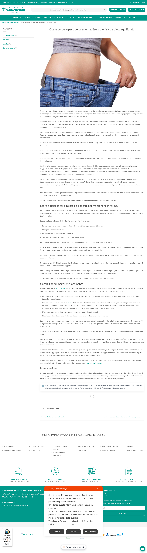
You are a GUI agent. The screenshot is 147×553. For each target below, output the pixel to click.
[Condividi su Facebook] (92, 396)
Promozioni (134, 2)
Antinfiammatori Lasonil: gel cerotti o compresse (122, 417)
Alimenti (60, 17)
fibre (69, 303)
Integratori (48, 17)
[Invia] (105, 10)
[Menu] (11, 529)
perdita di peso (60, 288)
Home (3, 22)
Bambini (70, 17)
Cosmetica (27, 17)
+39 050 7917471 (68, 2)
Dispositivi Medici (104, 17)
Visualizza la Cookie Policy (57, 522)
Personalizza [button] (90, 532)
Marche (131, 17)
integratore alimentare (93, 363)
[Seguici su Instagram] (105, 494)
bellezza (6, 40)
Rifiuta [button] (73, 532)
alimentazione (14, 22)
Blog (143, 2)
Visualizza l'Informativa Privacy (82, 522)
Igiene (37, 17)
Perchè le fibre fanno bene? (54, 417)
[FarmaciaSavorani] (13, 10)
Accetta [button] (56, 532)
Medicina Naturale (86, 17)
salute (5, 44)
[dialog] (73, 511)
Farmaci (15, 17)
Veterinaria (120, 17)
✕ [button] (98, 489)
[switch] (7, 544)
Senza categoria (9, 48)
